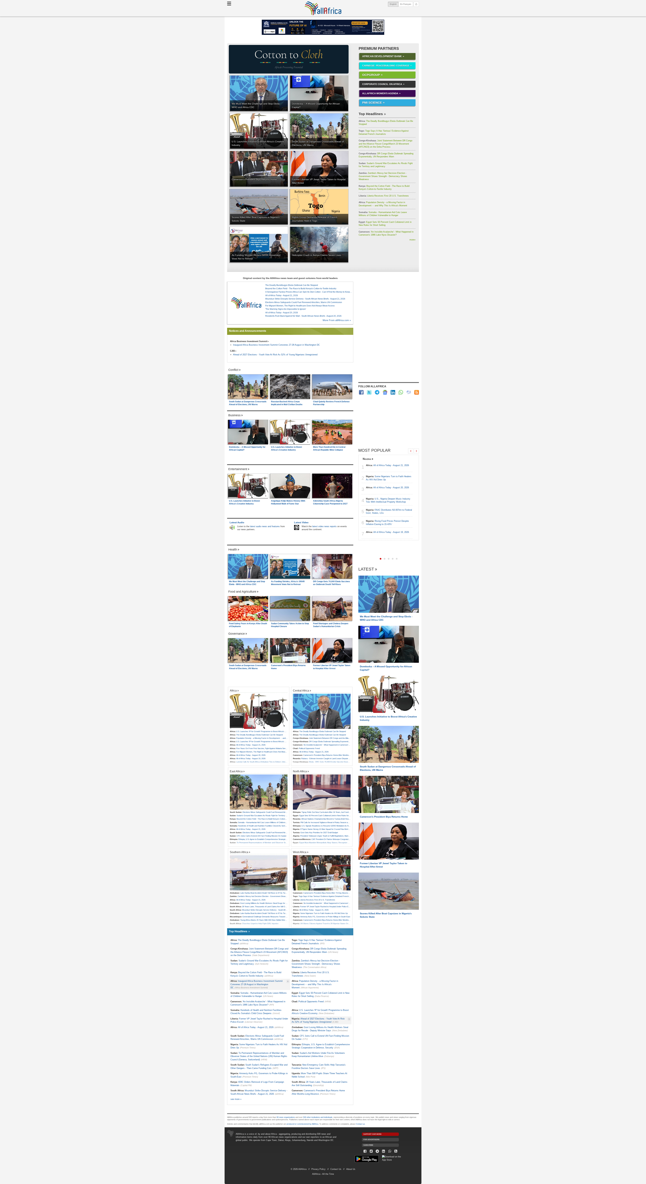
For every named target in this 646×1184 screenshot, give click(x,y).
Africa (233, 690)
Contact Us (335, 1169)
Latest (366, 569)
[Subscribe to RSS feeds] (416, 392)
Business (234, 415)
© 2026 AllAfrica (299, 1169)
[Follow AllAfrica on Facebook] (361, 392)
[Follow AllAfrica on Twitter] (369, 392)
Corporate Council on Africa (382, 84)
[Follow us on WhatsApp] (390, 1151)
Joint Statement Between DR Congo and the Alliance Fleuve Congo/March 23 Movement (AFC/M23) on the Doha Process (385, 143)
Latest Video (301, 522)
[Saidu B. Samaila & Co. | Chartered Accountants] (323, 27)
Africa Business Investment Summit (248, 341)
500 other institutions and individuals (317, 1117)
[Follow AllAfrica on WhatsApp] (401, 392)
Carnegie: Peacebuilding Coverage (385, 65)
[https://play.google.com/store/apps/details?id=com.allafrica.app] (366, 1159)
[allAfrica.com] (246, 303)
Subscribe (368, 1145)
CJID (232, 351)
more (412, 239)
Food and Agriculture (242, 591)
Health (232, 549)
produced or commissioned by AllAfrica (302, 1124)
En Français (405, 4)
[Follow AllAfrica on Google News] (385, 392)
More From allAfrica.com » (337, 320)
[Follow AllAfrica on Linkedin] (393, 392)
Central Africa (301, 690)
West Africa (299, 852)
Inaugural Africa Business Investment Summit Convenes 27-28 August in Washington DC (276, 345)
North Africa (300, 771)
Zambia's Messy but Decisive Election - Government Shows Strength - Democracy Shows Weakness (383, 176)
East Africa (236, 771)
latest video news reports (324, 526)
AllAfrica (323, 8)
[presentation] (410, 450)
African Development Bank (382, 56)
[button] (381, 558)
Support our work (372, 1134)
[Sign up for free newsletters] (408, 392)
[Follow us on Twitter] (371, 1151)
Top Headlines (371, 114)
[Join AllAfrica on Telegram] (377, 392)
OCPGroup (371, 75)
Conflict (233, 369)
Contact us (360, 1124)
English (394, 4)
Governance (236, 633)
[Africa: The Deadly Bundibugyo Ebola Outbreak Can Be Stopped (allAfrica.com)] (322, 711)
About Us (350, 1169)
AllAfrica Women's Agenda (380, 93)
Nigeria (367, 458)
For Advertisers (371, 1139)
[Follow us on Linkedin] (383, 1151)
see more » (235, 1099)
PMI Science (372, 102)
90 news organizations (286, 1117)
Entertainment (237, 469)
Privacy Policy (318, 1169)
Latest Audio (237, 522)
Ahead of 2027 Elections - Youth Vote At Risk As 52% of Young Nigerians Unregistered (275, 354)
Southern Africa (239, 852)
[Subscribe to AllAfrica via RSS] (396, 1151)
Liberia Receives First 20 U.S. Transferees (384, 196)
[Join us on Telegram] (377, 1151)
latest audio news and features (265, 526)
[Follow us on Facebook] (365, 1151)
